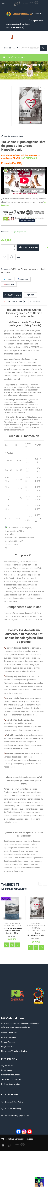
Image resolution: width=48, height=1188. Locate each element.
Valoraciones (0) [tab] (16, 301)
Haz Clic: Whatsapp (13, 1109)
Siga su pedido (7, 1066)
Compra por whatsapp (22, 14)
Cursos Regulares (8, 1037)
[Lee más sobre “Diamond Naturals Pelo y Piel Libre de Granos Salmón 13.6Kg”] (6, 945)
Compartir (23, 279)
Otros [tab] (36, 301)
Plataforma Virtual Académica (14, 1051)
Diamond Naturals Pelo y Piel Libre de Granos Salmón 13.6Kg (12, 930)
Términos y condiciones (11, 1079)
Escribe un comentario (13, 136)
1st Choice (37, 72)
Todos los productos (12, 926)
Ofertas (35, 928)
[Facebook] (18, 1131)
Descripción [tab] (14, 295)
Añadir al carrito (28, 247)
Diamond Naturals (12, 923)
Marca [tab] (30, 295)
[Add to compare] (11, 257)
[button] (30, 947)
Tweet (9, 279)
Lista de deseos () (16, 27)
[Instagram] (24, 1131)
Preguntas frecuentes (10, 1075)
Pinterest (10, 284)
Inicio (5, 72)
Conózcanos (6, 1070)
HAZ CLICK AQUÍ (29, 158)
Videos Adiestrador (9, 1033)
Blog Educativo (7, 1047)
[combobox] (10, 48)
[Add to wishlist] (4, 257)
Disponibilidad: (7, 232)
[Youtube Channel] (29, 1131)
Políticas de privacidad (10, 1084)
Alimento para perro (20, 72)
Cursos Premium (8, 1042)
